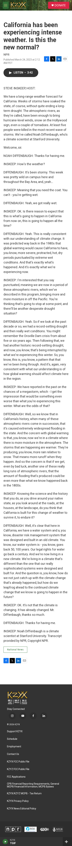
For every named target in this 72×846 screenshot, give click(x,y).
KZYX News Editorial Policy (21, 808)
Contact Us (13, 754)
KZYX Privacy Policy (18, 801)
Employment (14, 746)
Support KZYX (15, 731)
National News (15, 649)
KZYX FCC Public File (18, 761)
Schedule (12, 739)
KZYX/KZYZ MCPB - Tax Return (24, 793)
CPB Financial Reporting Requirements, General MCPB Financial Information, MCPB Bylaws (33, 785)
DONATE (60, 5)
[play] (5, 841)
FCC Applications (16, 776)
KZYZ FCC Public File (18, 769)
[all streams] (67, 841)
